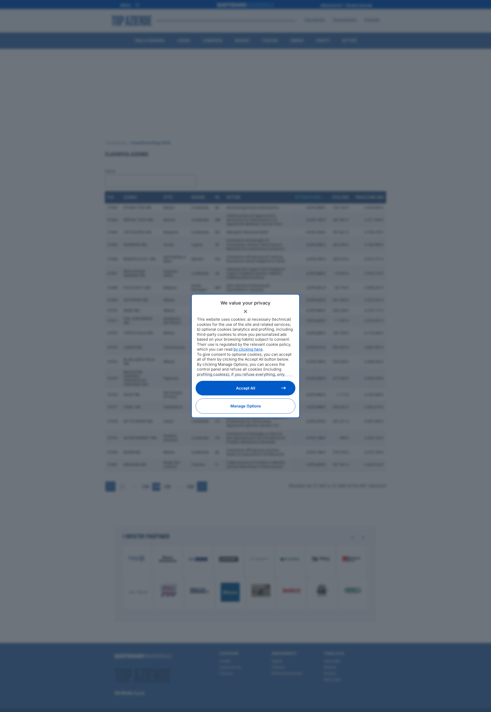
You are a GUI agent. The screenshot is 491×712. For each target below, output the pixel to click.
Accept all (245, 388)
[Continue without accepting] (245, 311)
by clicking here (248, 349)
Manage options (245, 406)
